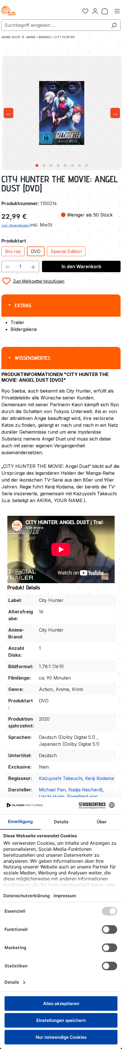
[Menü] (117, 11)
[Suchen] (114, 25)
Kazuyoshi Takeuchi (60, 778)
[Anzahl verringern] (7, 266)
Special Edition (66, 251)
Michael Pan (52, 790)
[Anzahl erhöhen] (33, 266)
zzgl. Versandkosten (15, 225)
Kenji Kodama (99, 778)
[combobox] (54, 25)
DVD (36, 251)
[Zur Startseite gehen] (28, 10)
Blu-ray (13, 251)
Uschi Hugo (51, 796)
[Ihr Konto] (95, 11)
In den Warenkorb (81, 266)
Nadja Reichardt (85, 790)
